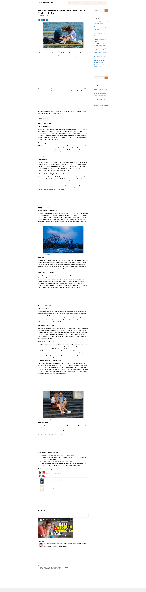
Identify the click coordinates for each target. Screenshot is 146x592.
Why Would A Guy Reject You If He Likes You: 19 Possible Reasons (54, 567)
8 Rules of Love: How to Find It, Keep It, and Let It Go (56, 473)
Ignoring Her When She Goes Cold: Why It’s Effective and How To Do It (100, 27)
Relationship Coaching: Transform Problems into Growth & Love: (58, 455)
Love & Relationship (44, 565)
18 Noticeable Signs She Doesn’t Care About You (50, 568)
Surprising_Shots (50, 49)
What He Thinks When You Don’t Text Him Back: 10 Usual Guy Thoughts (101, 39)
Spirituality (98, 2)
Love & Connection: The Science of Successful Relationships (57, 461)
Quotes (104, 2)
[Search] (106, 10)
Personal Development (78, 2)
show (46, 118)
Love (87, 2)
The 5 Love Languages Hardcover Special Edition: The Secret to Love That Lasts (62, 488)
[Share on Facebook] (39, 20)
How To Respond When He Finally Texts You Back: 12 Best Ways (100, 33)
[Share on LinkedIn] (47, 20)
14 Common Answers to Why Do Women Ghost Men (53, 515)
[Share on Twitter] (42, 20)
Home (70, 2)
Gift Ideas (92, 2)
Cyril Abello (41, 541)
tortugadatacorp (50, 254)
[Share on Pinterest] (44, 20)
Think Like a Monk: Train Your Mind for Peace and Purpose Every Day (59, 480)
